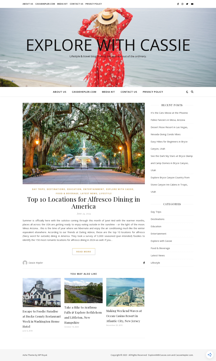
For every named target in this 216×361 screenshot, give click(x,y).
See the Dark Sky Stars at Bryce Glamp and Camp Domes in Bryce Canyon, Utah (172, 163)
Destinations (56, 189)
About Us (28, 4)
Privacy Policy (94, 4)
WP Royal (42, 355)
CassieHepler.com (45, 4)
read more (83, 251)
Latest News (88, 193)
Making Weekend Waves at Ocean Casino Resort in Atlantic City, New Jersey (124, 316)
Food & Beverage (67, 193)
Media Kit (62, 4)
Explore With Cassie (108, 44)
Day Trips (38, 189)
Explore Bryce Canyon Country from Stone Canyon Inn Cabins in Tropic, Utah (170, 184)
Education (74, 189)
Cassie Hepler (36, 262)
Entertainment (93, 189)
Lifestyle (105, 193)
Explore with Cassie (119, 189)
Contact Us (76, 4)
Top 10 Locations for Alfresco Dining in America (83, 202)
